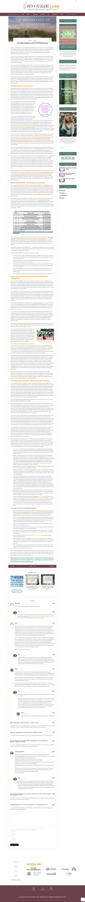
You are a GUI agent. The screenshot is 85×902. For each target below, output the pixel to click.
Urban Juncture (39, 459)
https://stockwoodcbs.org (46, 699)
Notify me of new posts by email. (14, 840)
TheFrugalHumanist (19, 751)
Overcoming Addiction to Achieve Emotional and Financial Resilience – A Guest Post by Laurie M (32, 587)
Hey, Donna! (63, 896)
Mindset (35, 40)
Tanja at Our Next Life (28, 194)
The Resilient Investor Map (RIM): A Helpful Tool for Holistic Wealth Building (48, 587)
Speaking (42, 14)
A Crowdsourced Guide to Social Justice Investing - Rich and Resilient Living (28, 804)
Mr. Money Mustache (46, 194)
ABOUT (16, 862)
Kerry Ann (17, 603)
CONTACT (16, 866)
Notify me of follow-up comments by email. (14, 834)
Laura (13, 566)
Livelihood (62, 195)
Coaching (35, 14)
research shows (17, 175)
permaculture (47, 150)
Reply (53, 603)
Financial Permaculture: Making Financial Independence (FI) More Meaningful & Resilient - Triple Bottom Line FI (29, 741)
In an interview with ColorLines (17, 399)
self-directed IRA (42, 496)
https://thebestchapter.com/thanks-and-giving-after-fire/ (40, 616)
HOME (23, 14)
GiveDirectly (41, 538)
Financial (30, 40)
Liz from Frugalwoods (37, 194)
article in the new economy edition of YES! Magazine (29, 355)
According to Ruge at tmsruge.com (34, 314)
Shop (62, 14)
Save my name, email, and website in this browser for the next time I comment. (24, 829)
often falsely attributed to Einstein (39, 395)
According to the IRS (48, 185)
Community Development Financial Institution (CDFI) (38, 466)
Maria (16, 623)
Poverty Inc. (27, 438)
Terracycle (32, 459)
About (28, 14)
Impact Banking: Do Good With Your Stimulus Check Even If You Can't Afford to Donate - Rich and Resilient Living (31, 794)
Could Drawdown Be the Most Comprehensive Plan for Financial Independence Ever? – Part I (17, 591)
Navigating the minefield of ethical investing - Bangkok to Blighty (26, 732)
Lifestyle (62, 193)
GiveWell (46, 280)
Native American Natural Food (22, 459)
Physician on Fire (14, 195)
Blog (48, 14)
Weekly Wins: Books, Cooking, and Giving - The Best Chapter (24, 722)
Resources (54, 14)
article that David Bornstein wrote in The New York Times (30, 323)
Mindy (16, 668)
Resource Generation (36, 535)
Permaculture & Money (70, 178)
